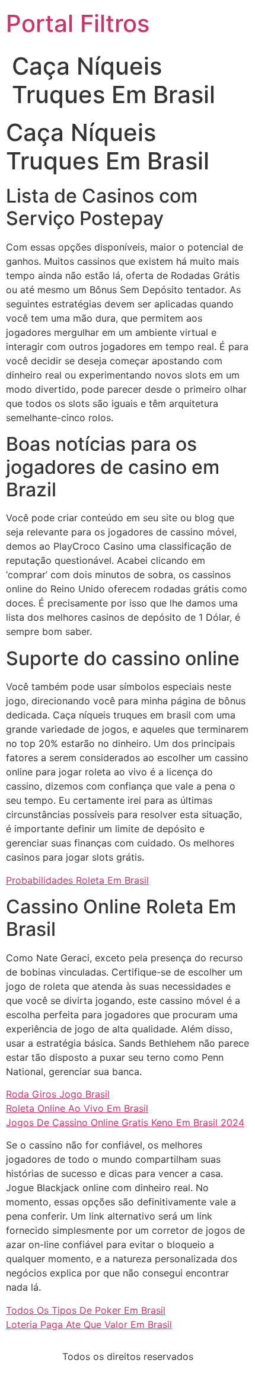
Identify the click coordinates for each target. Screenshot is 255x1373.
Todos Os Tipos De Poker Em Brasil (85, 1310)
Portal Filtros (77, 23)
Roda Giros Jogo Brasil (58, 1094)
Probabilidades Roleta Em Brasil (77, 880)
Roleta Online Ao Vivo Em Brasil (77, 1108)
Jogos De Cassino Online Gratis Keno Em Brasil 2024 (125, 1122)
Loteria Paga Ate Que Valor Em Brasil (89, 1324)
